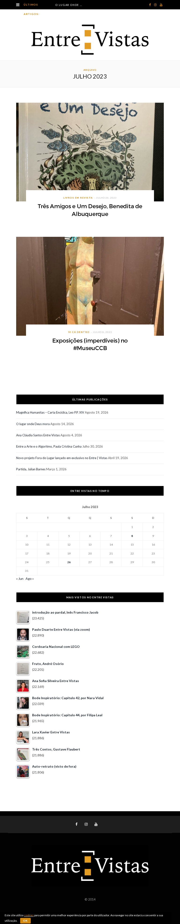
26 (69, 562)
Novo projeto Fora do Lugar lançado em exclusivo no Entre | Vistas (61, 458)
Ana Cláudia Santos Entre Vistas (38, 435)
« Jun (19, 579)
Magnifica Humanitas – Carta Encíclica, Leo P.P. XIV (50, 412)
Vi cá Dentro (79, 332)
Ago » (30, 579)
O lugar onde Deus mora (70, 4)
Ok (25, 920)
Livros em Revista (78, 197)
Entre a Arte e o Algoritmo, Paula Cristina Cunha (49, 446)
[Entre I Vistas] (90, 39)
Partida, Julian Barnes (30, 469)
